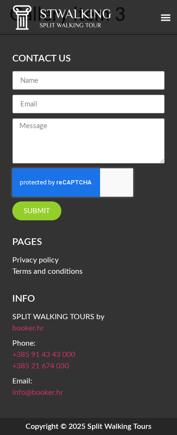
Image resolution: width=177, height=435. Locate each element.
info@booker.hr (37, 392)
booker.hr (28, 328)
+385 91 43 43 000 (43, 354)
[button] (165, 17)
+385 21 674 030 (40, 366)
